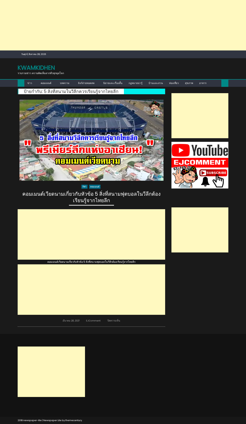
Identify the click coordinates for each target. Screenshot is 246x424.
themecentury (73, 420)
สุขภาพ (189, 83)
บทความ (64, 83)
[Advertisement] (108, 25)
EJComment (93, 320)
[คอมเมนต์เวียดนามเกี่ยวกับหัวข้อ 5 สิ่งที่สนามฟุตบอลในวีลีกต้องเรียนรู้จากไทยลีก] (91, 140)
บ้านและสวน (156, 83)
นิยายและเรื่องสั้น (112, 83)
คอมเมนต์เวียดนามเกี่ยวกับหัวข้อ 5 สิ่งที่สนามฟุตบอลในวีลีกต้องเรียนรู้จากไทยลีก (91, 197)
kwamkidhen (36, 68)
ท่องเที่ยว (174, 83)
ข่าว (29, 83)
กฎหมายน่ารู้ (135, 83)
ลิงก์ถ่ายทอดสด (86, 83)
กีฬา (84, 186)
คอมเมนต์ (46, 83)
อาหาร (203, 83)
